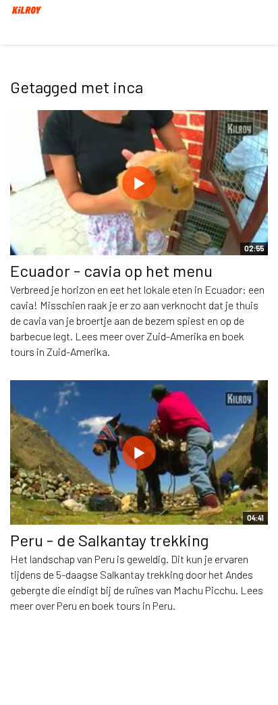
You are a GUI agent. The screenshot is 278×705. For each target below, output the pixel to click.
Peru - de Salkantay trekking (109, 540)
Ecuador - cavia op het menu (111, 270)
